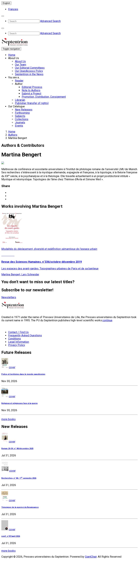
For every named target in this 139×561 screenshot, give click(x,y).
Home (11, 55)
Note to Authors (31, 90)
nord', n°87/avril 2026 (10, 536)
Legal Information (18, 341)
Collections (21, 119)
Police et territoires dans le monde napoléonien (23, 374)
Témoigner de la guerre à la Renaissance (20, 507)
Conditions (14, 338)
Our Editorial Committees (30, 67)
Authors (12, 134)
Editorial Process (32, 87)
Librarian (20, 100)
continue (107, 320)
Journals (20, 122)
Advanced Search (50, 21)
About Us (20, 61)
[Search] (2, 16)
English (6, 3)
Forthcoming (22, 112)
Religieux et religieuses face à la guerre (19, 403)
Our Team (20, 64)
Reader (19, 80)
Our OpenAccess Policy (29, 71)
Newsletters (8, 297)
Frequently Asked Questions (25, 335)
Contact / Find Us (18, 332)
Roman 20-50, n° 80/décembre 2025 (17, 448)
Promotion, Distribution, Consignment (44, 96)
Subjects (20, 116)
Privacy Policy (16, 345)
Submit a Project (31, 93)
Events (19, 125)
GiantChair (91, 556)
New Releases (23, 109)
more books (8, 419)
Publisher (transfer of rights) (32, 103)
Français (13, 9)
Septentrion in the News (29, 74)
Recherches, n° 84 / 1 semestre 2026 (18, 478)
